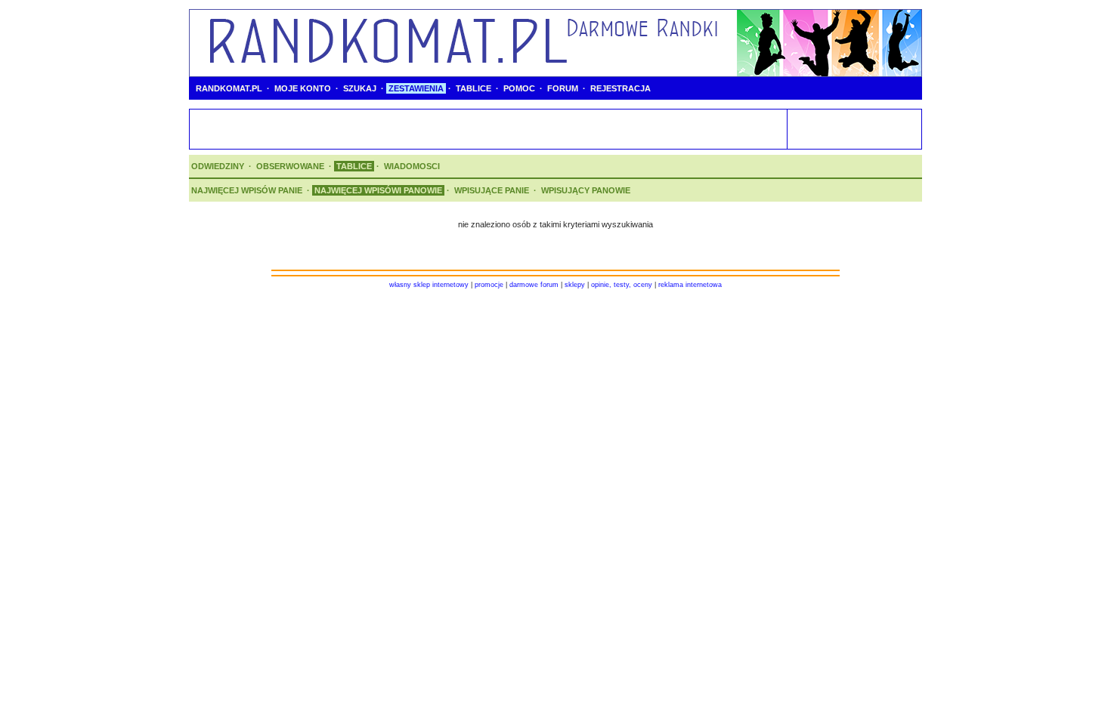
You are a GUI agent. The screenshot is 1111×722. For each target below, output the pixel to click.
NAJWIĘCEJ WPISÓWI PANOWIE (378, 190)
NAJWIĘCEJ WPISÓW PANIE (247, 190)
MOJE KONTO (302, 88)
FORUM (562, 88)
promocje (489, 284)
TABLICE (473, 88)
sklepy (575, 284)
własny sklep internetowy (429, 284)
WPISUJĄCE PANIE (491, 190)
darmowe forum (534, 284)
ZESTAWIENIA (416, 88)
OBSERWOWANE (290, 166)
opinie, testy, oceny (621, 284)
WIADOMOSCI (412, 166)
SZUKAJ (360, 88)
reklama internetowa (690, 284)
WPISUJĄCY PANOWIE (586, 190)
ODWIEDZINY (217, 166)
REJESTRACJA (620, 88)
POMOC (519, 88)
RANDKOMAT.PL (229, 88)
